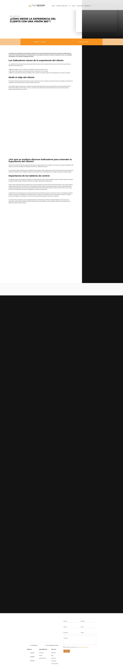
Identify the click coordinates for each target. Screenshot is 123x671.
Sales (73, 5)
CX (69, 5)
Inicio (53, 5)
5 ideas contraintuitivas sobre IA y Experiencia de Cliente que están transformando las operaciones (49, 384)
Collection (79, 5)
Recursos (87, 5)
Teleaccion (21, 385)
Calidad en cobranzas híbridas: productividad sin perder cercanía (38, 598)
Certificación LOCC (62, 5)
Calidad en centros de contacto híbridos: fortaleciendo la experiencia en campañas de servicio (47, 493)
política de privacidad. (83, 647)
